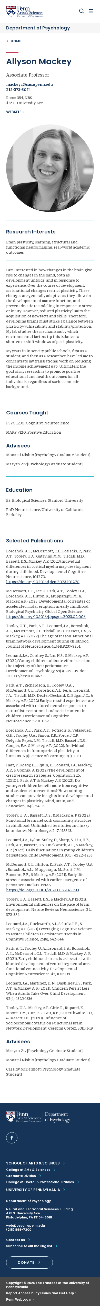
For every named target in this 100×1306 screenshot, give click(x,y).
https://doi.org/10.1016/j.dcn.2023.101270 (42, 581)
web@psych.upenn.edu (25, 1225)
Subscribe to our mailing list (29, 1246)
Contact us (15, 1240)
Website (13, 112)
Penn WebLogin (19, 1300)
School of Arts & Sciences (33, 1163)
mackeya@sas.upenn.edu (29, 84)
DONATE (26, 1262)
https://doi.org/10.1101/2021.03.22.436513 (42, 889)
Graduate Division (21, 1176)
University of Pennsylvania (33, 1189)
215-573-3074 (18, 89)
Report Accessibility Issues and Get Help (40, 1293)
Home (16, 41)
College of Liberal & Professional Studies (40, 1182)
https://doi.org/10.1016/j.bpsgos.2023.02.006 (46, 616)
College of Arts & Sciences (28, 1170)
